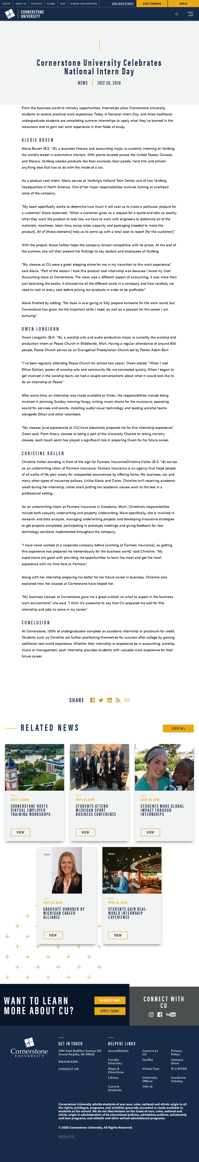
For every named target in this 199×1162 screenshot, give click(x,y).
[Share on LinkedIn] (109, 700)
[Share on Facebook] (92, 700)
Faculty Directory (115, 1061)
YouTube (171, 1014)
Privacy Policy (176, 1052)
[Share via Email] (127, 700)
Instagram (151, 1014)
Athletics (36, 3)
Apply (183, 3)
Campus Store (177, 1061)
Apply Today (109, 1010)
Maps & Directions (115, 1070)
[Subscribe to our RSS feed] (118, 700)
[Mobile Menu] (190, 14)
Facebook (159, 1014)
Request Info (110, 1000)
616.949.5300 (123, 3)
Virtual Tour (151, 1068)
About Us (21, 3)
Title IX (147, 1086)
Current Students (115, 1088)
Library (113, 1077)
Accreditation (118, 1050)
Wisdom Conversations (83, 3)
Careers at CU (150, 1052)
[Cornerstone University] (24, 14)
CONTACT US (68, 1069)
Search (177, 14)
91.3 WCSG (179, 1068)
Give (62, 3)
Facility (147, 1059)
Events (6, 3)
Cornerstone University (29, 1047)
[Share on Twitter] (101, 700)
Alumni (51, 3)
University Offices (149, 1079)
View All (178, 728)
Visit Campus (152, 3)
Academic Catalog (178, 1079)
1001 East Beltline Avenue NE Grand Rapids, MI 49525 (79, 1052)
